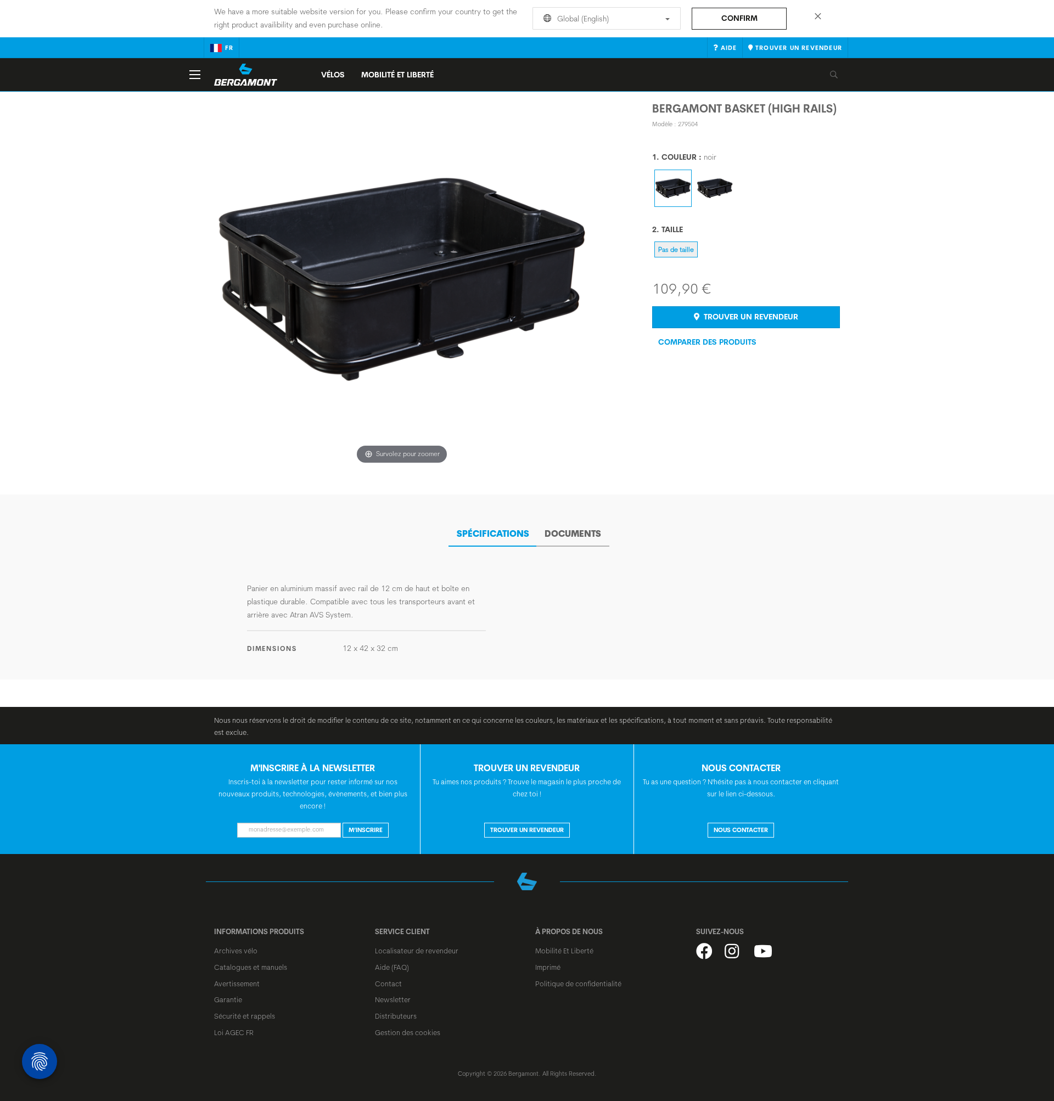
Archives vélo (235, 950)
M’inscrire (366, 830)
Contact (388, 983)
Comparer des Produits (707, 342)
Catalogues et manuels (250, 967)
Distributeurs (396, 1016)
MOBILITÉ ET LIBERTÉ (397, 75)
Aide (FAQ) (392, 967)
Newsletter (393, 999)
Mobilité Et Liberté (564, 950)
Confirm (739, 18)
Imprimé (547, 967)
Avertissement (237, 983)
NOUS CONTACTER (741, 830)
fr (229, 48)
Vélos (333, 75)
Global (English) (582, 19)
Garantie (228, 999)
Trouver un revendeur (750, 317)
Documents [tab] (573, 533)
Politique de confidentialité (578, 983)
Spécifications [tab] (493, 533)
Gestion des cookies (407, 1032)
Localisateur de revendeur (416, 950)
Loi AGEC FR (234, 1032)
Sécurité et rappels (244, 1016)
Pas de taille (676, 249)
